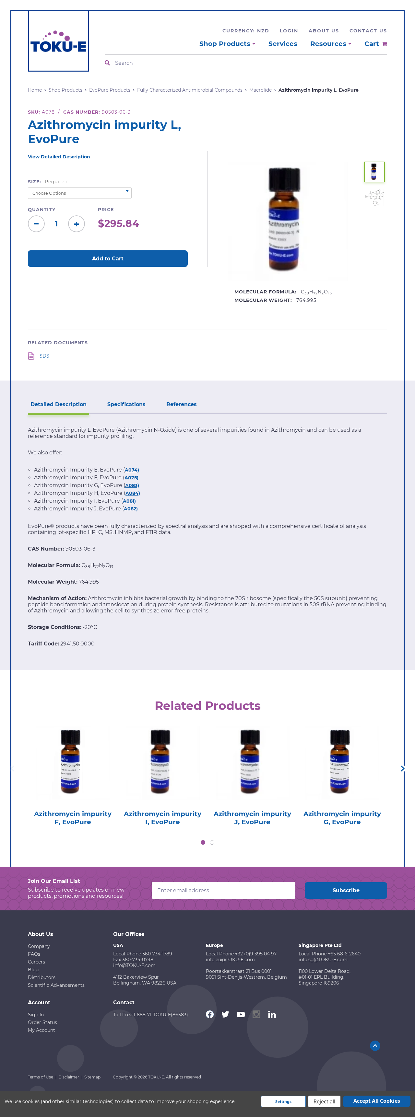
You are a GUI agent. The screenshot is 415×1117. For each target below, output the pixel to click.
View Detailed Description (59, 157)
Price (106, 209)
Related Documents (58, 343)
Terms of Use (40, 1077)
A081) (129, 501)
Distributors (41, 977)
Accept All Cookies (376, 1100)
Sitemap (92, 1077)
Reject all (324, 1101)
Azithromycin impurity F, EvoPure (73, 818)
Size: (48, 182)
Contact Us (368, 31)
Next (403, 768)
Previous (12, 768)
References (181, 404)
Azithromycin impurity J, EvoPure (252, 818)
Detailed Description (58, 404)
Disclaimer (68, 1077)
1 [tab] (203, 842)
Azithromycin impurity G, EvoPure (342, 818)
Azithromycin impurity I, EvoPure (162, 818)
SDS (44, 356)
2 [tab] (212, 842)
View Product (72, 754)
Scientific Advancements (56, 985)
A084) (132, 493)
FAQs (34, 954)
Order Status (42, 1022)
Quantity (41, 209)
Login (289, 31)
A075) (131, 478)
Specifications (126, 404)
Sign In (36, 1015)
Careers (36, 962)
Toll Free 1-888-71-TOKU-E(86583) (150, 1015)
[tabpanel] (73, 774)
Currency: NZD (245, 31)
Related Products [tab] (208, 706)
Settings (283, 1101)
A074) (132, 470)
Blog (33, 970)
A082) (131, 509)
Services (282, 44)
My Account (41, 1030)
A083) (132, 485)
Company (39, 946)
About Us (324, 31)
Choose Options (73, 772)
